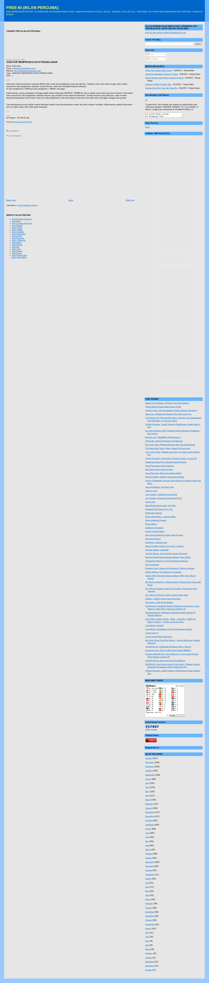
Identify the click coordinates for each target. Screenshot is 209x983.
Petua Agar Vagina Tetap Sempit (158, 70)
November (149, 767)
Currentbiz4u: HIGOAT (154, 626)
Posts (151, 54)
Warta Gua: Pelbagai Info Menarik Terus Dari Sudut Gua (168, 414)
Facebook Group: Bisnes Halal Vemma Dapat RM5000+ (168, 650)
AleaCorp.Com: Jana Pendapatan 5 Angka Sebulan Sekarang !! (171, 410)
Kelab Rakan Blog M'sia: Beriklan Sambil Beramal (165, 462)
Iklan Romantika (18, 234)
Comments (153, 59)
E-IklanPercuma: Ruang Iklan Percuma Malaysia (165, 661)
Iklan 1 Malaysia (18, 240)
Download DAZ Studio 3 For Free (158, 509)
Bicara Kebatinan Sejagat (155, 520)
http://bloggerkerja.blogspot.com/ (27, 71)
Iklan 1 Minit (17, 228)
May (147, 791)
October (148, 771)
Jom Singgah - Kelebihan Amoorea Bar (161, 494)
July (147, 783)
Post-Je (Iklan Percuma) (22, 223)
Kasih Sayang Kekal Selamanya (158, 637)
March (147, 800)
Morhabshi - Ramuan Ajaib (156, 542)
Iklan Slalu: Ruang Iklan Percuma (159, 470)
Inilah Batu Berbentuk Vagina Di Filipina (161, 74)
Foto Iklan (16, 221)
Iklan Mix (15, 247)
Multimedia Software (153, 513)
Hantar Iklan (17, 236)
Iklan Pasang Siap (19, 255)
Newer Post (11, 200)
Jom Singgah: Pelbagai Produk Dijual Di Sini (163, 498)
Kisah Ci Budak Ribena (154, 531)
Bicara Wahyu (151, 524)
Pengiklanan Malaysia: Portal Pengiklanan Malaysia (166, 561)
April (147, 796)
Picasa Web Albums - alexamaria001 (160, 517)
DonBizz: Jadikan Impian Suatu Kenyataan (163, 599)
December (149, 762)
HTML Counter (151, 729)
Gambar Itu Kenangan (154, 528)
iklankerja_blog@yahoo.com (23, 68)
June (147, 787)
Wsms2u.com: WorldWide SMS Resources (163, 437)
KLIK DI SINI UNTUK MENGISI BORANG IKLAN (165, 33)
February (149, 804)
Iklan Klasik (17, 253)
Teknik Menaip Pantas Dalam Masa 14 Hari (163, 407)
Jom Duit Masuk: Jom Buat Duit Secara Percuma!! (166, 554)
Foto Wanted (17, 225)
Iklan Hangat (17, 245)
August (148, 779)
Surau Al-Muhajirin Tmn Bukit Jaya (159, 487)
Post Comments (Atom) (27, 205)
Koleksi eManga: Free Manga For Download (163, 572)
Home (70, 200)
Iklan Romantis (18, 238)
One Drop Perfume (153, 539)
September (149, 775)
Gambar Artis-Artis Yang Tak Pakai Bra (161, 88)
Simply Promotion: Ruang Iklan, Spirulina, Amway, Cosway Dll (170, 458)
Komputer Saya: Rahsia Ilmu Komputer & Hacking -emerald (169, 568)
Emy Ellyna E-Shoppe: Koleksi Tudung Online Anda (166, 595)
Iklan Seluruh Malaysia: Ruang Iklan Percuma (164, 535)
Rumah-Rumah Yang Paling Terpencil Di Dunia (164, 78)
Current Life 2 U (151, 633)
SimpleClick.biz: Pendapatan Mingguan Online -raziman (168, 647)
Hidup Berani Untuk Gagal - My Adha (160, 506)
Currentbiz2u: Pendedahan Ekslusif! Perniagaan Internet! (168, 629)
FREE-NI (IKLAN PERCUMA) (32, 7)
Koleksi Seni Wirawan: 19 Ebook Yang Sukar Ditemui (167, 403)
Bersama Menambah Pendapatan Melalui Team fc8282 (167, 557)
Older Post (130, 200)
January (148, 758)
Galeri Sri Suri (151, 491)
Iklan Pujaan (17, 251)
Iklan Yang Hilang (19, 257)
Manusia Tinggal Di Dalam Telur (158, 84)
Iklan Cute (16, 249)
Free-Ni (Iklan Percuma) (22, 219)
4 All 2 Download (152, 565)
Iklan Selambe (18, 232)
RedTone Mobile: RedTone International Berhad (164, 477)
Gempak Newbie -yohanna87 (157, 550)
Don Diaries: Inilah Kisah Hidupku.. (159, 602)
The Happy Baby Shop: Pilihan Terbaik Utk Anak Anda (167, 448)
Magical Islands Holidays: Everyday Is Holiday (164, 546)
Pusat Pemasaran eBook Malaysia (159, 466)
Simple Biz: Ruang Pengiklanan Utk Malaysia (164, 441)
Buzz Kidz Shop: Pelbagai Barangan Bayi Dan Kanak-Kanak (170, 445)
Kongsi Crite (150, 502)
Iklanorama (16, 242)
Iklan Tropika (17, 230)
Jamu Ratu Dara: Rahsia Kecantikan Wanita (163, 473)
